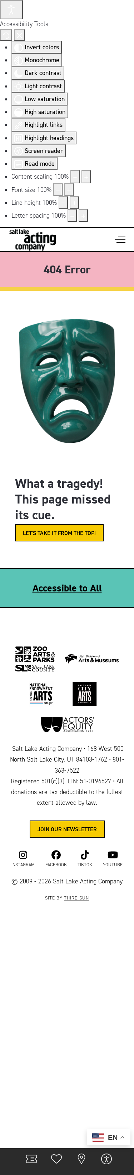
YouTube (113, 865)
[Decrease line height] (63, 202)
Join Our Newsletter (67, 829)
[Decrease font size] (58, 189)
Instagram (23, 865)
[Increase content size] (86, 176)
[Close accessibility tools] (19, 35)
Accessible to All (67, 587)
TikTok (85, 865)
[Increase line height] (74, 202)
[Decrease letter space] (72, 215)
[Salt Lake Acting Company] (32, 239)
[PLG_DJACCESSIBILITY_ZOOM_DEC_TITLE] (75, 176)
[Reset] (6, 35)
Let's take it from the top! (59, 532)
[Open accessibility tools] (11, 9)
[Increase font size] (69, 189)
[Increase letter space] (83, 215)
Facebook (56, 865)
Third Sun (76, 898)
